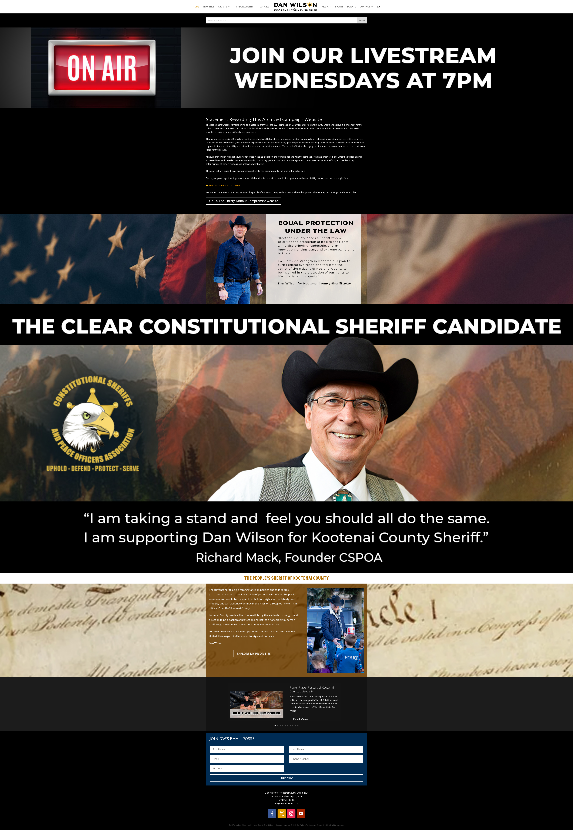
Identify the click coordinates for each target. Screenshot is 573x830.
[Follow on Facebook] (272, 813)
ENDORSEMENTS (245, 7)
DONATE (351, 7)
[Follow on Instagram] (291, 813)
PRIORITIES (208, 7)
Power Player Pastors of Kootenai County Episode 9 (312, 689)
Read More (300, 719)
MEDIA (325, 7)
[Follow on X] (282, 813)
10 (297, 725)
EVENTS (339, 7)
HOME (196, 7)
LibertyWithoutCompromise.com (225, 185)
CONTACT (365, 7)
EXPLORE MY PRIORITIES (254, 654)
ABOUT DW (223, 7)
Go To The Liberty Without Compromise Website (243, 201)
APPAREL (264, 7)
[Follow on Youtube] (301, 813)
